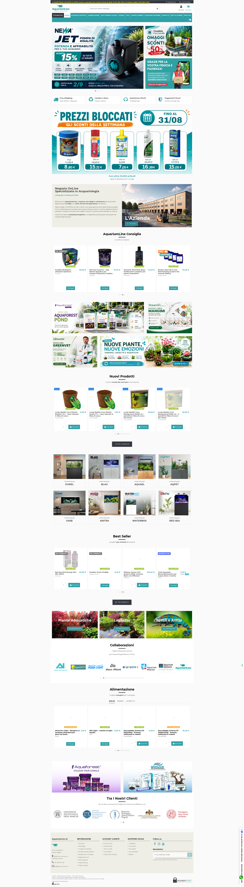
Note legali (81, 846)
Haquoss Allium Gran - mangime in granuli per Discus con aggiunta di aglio (101, 732)
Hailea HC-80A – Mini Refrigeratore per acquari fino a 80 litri (168, 271)
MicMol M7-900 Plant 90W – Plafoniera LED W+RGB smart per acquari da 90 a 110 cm (100, 415)
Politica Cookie (83, 865)
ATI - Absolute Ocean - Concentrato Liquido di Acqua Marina (167, 574)
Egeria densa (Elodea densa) (101, 572)
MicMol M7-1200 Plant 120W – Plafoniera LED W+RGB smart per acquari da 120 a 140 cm (168, 415)
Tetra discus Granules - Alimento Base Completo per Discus (67, 574)
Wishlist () (172, 2)
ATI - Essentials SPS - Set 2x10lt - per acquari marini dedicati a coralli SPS (134, 271)
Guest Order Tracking (110, 854)
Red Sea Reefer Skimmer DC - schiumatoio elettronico (99, 271)
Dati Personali (108, 846)
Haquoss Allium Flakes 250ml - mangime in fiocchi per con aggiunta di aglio (170, 732)
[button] (190, 20)
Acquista (75, 288)
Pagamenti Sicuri (83, 857)
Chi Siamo (81, 843)
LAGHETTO (130, 701)
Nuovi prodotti (133, 851)
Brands (131, 854)
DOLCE (112, 701)
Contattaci (132, 843)
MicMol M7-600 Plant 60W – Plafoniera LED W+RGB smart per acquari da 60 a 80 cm (134, 415)
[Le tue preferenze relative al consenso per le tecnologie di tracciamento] (242, 665)
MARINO (120, 701)
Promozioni (132, 846)
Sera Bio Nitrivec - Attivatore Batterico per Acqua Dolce (133, 574)
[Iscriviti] (189, 855)
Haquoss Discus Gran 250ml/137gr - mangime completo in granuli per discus (133, 733)
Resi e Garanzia (83, 860)
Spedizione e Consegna (85, 854)
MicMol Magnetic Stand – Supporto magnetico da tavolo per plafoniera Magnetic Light (65, 415)
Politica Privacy (83, 862)
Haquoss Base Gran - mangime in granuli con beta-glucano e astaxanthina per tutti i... (67, 733)
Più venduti (132, 849)
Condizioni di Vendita (84, 849)
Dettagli (105, 288)
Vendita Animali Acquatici (86, 851)
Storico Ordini (108, 849)
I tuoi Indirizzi (107, 851)
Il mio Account (108, 843)
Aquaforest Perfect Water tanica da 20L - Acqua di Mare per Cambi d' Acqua (65, 271)
